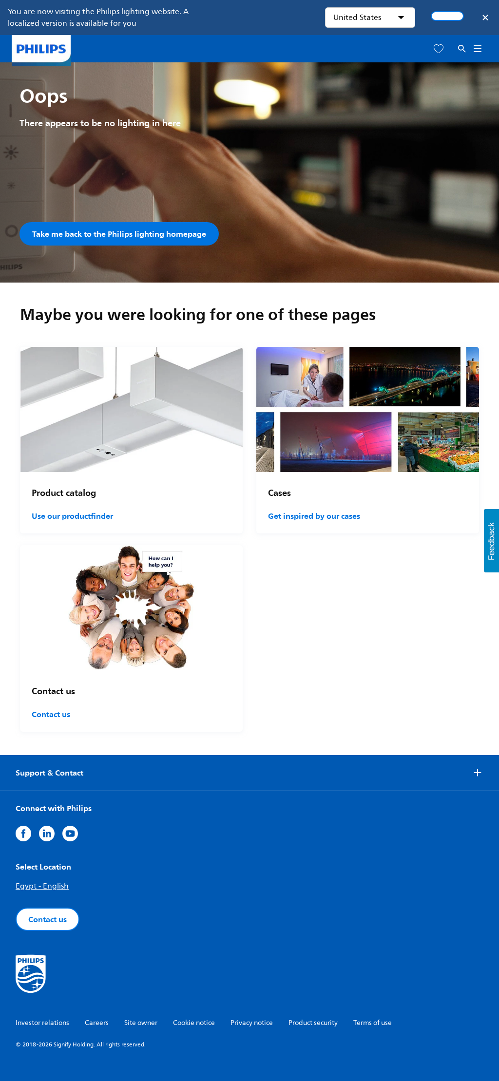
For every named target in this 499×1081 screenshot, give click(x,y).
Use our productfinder (72, 516)
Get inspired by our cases (314, 516)
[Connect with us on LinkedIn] (47, 833)
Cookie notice (194, 1022)
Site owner (140, 1022)
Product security (313, 1022)
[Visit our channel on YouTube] (70, 833)
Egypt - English (42, 886)
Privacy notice (251, 1022)
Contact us (51, 714)
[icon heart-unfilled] (438, 49)
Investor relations (42, 1022)
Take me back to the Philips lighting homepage (119, 234)
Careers (97, 1022)
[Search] (462, 49)
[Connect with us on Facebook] (23, 833)
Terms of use (372, 1022)
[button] (491, 540)
